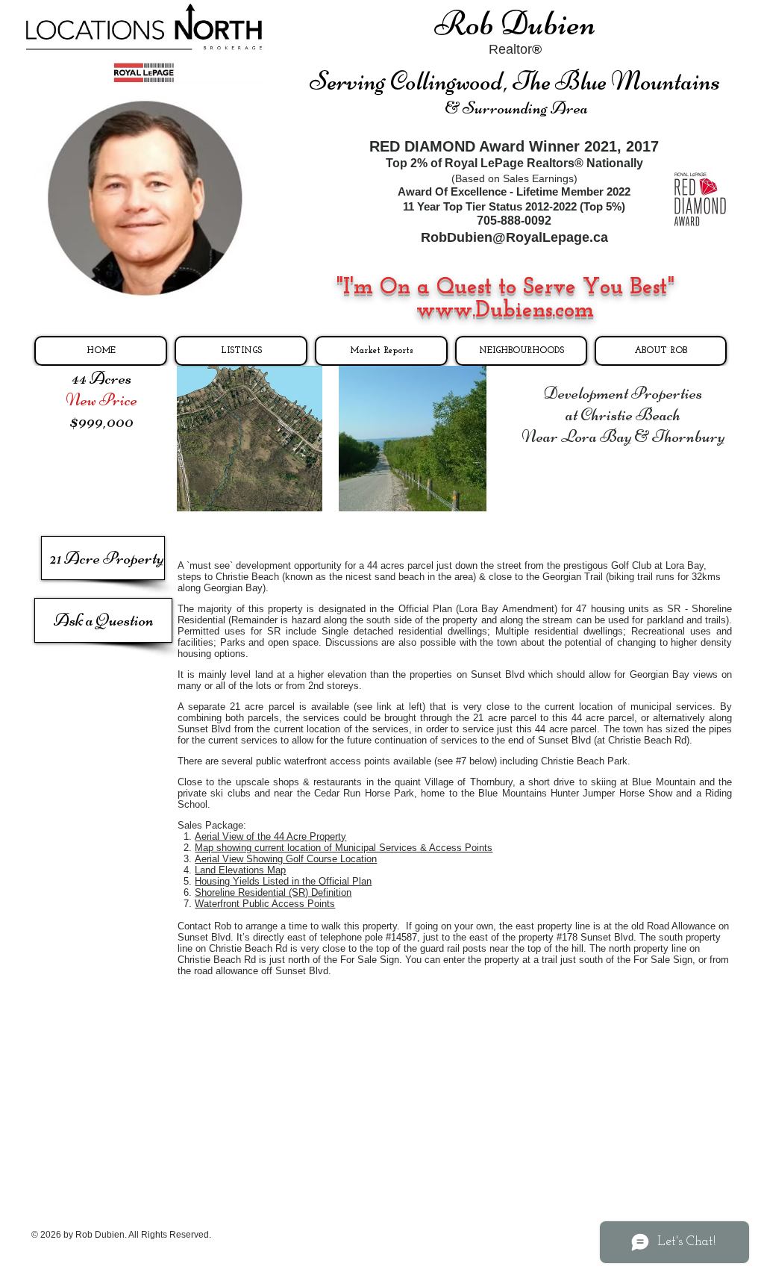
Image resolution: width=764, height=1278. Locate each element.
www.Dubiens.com (505, 310)
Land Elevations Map (240, 870)
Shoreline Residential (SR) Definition (273, 892)
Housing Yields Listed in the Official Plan (283, 881)
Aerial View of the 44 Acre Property (270, 836)
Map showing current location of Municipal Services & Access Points (343, 847)
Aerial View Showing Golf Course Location (286, 858)
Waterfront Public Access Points (265, 903)
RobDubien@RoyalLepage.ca (514, 237)
